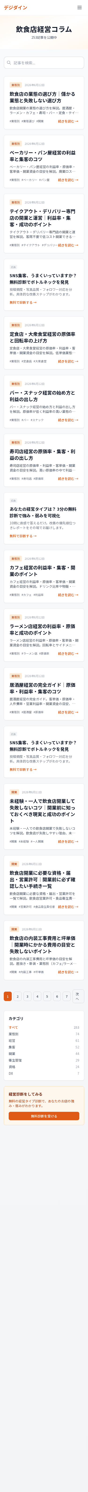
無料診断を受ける (44, 1116)
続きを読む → (68, 121)
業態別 (15, 85)
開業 (14, 792)
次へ (77, 996)
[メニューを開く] (79, 7)
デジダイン (15, 7)
